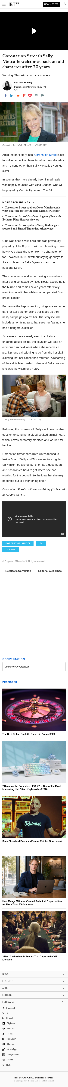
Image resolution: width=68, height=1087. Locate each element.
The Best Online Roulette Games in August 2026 (28, 734)
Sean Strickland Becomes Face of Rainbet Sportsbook (32, 841)
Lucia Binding (24, 82)
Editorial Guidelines (50, 571)
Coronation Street (45, 154)
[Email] (36, 95)
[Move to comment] (42, 95)
